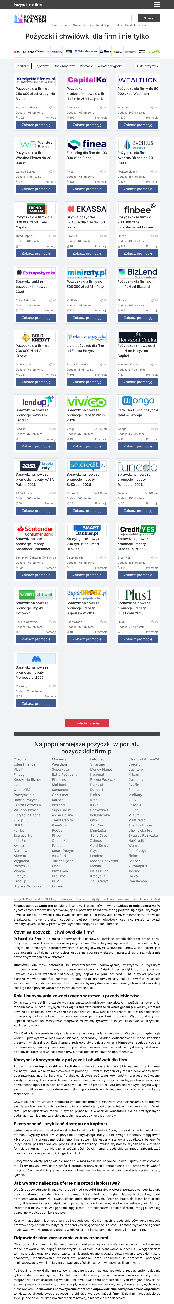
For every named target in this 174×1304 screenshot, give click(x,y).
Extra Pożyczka (64, 774)
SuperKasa (60, 769)
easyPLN (59, 856)
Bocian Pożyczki (27, 800)
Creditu (134, 764)
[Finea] (105, 52)
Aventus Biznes (140, 825)
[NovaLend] (44, 52)
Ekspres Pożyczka (143, 835)
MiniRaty (135, 795)
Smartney (98, 764)
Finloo (133, 856)
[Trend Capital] (69, 52)
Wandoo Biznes (26, 810)
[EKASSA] (20, 52)
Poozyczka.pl (24, 795)
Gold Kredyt (99, 845)
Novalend (79, 25)
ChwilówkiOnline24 (143, 759)
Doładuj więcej (87, 723)
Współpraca (140, 899)
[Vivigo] (154, 52)
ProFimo (58, 876)
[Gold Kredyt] (117, 52)
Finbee (67, 25)
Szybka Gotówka (27, 886)
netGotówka (100, 815)
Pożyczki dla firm (28, 5)
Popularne (23, 66)
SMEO (19, 825)
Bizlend (118, 25)
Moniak (96, 866)
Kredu (95, 800)
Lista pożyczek (147, 66)
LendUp (20, 881)
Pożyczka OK (101, 810)
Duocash (97, 790)
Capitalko (131, 25)
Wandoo (135, 845)
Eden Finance (24, 764)
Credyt (19, 876)
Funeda (57, 845)
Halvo (133, 876)
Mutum (133, 815)
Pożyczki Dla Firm (25, 899)
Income (134, 871)
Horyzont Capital (27, 815)
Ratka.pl (96, 784)
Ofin (93, 820)
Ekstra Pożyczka (27, 805)
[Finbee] (32, 52)
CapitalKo (59, 840)
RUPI (56, 881)
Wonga (19, 871)
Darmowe (21, 851)
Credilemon (137, 881)
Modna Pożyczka (104, 861)
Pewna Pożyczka (104, 779)
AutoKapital (137, 866)
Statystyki (95, 899)
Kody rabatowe (64, 66)
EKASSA (135, 805)
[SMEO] (57, 52)
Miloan (133, 774)
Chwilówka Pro (140, 830)
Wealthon (59, 764)
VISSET (134, 800)
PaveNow (59, 825)
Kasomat (97, 774)
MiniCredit (136, 820)
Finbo (56, 835)
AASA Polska (62, 815)
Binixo (95, 795)
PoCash (58, 830)
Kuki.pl (19, 820)
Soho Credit (99, 835)
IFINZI (94, 805)
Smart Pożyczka (65, 851)
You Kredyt (99, 881)
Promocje (86, 66)
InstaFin (20, 840)
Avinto (19, 845)
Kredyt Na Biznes (27, 779)
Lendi (18, 784)
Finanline (59, 779)
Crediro (20, 759)
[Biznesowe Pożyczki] (142, 52)
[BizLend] (81, 52)
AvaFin (133, 784)
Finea (142, 25)
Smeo (90, 25)
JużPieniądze (62, 861)
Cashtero (135, 769)
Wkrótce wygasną (110, 66)
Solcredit (135, 790)
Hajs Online (99, 871)
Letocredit (98, 759)
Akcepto (20, 856)
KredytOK (97, 876)
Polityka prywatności (117, 899)
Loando (134, 861)
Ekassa (56, 25)
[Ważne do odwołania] (52, 107)
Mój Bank (59, 784)
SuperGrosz (61, 810)
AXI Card (97, 825)
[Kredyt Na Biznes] (130, 52)
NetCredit (136, 840)
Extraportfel (23, 835)
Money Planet (101, 769)
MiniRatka (98, 830)
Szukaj (149, 18)
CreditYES (22, 790)
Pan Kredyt (137, 851)
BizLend (58, 805)
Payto (95, 851)
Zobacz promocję (36, 125)
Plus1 (18, 769)
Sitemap (81, 899)
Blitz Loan (60, 871)
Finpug (19, 774)
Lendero (96, 856)
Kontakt (155, 899)
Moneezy (59, 759)
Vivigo (133, 810)
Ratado (57, 800)
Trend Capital (104, 25)
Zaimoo (96, 840)
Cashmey (135, 779)
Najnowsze (42, 66)
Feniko (19, 830)
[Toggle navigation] (157, 4)
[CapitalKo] (93, 52)
